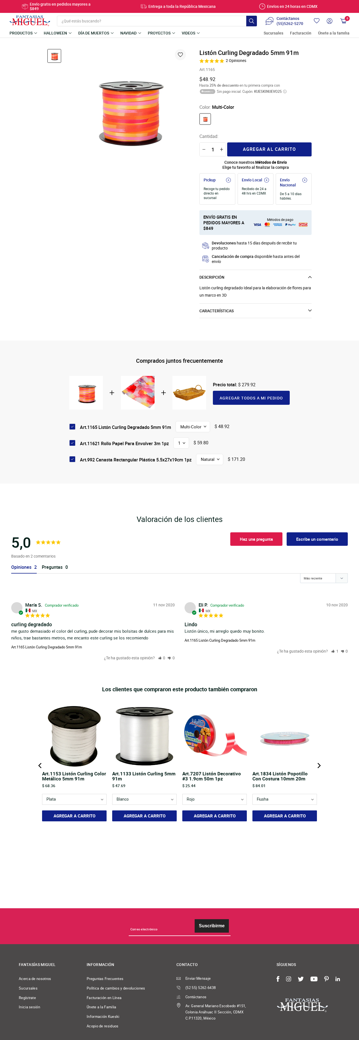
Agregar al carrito (269, 149)
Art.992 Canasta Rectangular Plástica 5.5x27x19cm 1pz (136, 460)
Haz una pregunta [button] (256, 539)
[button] (161, 657)
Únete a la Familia (101, 1006)
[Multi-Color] (205, 119)
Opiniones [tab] (21, 567)
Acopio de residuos (103, 1026)
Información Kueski (103, 1016)
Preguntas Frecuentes (105, 978)
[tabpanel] (127, 108)
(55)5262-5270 (290, 23)
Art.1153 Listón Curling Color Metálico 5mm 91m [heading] (74, 776)
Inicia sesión (29, 1006)
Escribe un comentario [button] (317, 539)
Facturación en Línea (104, 997)
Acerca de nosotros (35, 978)
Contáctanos (195, 996)
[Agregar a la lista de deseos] (180, 54)
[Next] (318, 765)
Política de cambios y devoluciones (116, 988)
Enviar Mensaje (198, 978)
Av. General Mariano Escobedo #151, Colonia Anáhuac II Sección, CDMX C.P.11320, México (215, 1011)
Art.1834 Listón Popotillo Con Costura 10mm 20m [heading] (280, 776)
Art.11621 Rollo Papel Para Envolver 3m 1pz (124, 443)
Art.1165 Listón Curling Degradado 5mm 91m (46, 647)
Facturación (300, 33)
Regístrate (27, 997)
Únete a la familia (333, 33)
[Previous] (40, 765)
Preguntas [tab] (52, 567)
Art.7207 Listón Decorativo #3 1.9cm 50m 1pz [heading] (211, 776)
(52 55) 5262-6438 (200, 987)
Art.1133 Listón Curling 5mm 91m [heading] (144, 776)
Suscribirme (212, 925)
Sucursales (273, 33)
